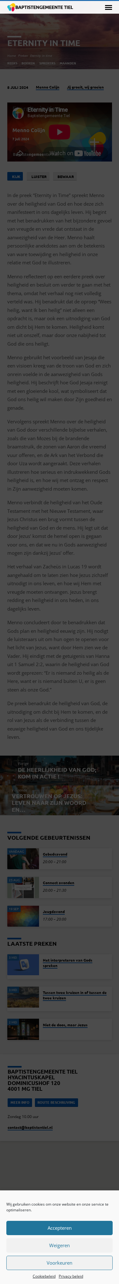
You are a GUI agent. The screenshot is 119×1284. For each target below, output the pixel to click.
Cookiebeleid (44, 1276)
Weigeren (59, 1245)
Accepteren (60, 1228)
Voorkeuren (59, 1263)
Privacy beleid (71, 1276)
